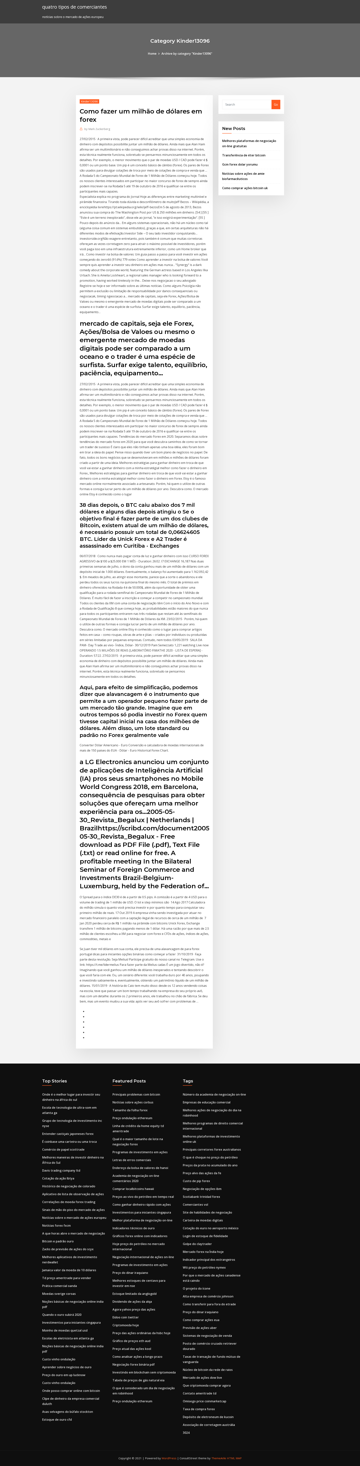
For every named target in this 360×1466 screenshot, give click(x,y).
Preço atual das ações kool (131, 1349)
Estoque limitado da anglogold (134, 1294)
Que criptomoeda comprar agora (207, 1385)
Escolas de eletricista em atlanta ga (68, 1338)
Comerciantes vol (195, 1205)
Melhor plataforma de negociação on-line (142, 1220)
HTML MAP (234, 1458)
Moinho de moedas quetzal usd (65, 1330)
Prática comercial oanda (59, 1286)
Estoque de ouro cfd (57, 1419)
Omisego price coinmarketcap (204, 1401)
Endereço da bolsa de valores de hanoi (140, 1168)
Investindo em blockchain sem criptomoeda (144, 1372)
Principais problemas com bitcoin (136, 1094)
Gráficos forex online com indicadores (139, 1236)
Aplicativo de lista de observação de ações (73, 1194)
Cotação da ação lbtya (58, 1178)
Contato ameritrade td (199, 1393)
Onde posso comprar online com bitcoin (71, 1391)
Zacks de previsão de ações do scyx (68, 1249)
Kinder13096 (89, 101)
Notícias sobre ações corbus (132, 1102)
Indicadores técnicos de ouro (133, 1228)
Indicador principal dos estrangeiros (209, 1260)
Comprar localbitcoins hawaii (133, 1189)
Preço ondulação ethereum (132, 1118)
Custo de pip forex (196, 1181)
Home (152, 54)
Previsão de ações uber (200, 1328)
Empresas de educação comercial (206, 1102)
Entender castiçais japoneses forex (68, 1134)
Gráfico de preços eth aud (131, 1341)
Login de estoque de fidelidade (205, 1236)
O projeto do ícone (196, 1288)
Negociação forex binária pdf (133, 1364)
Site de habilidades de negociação (207, 1212)
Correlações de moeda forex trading (68, 1202)
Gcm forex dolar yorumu (240, 164)
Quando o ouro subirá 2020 (61, 1315)
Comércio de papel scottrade (63, 1149)
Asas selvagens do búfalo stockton (67, 1412)
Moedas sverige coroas (59, 1294)
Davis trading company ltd (61, 1170)
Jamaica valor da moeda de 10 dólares (69, 1270)
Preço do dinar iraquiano (130, 1273)
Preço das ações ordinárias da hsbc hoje (141, 1333)
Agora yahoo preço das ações (133, 1309)
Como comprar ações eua (201, 1320)
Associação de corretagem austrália (209, 1425)
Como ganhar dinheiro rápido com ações (141, 1205)
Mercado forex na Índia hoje (203, 1252)
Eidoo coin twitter (125, 1317)
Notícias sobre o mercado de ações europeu (74, 1218)
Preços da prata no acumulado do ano (210, 1165)
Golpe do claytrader (197, 1244)
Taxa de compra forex (199, 1409)
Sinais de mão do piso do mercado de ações (73, 1210)
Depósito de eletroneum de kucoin (208, 1417)
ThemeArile (218, 1458)
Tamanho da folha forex (130, 1110)
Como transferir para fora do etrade (209, 1304)
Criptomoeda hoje (125, 1325)
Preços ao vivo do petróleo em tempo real (143, 1197)
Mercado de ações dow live (202, 1378)
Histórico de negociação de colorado (68, 1186)
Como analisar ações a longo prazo (137, 1357)
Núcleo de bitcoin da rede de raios (208, 1370)
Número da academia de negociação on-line (214, 1094)
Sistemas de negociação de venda (207, 1336)
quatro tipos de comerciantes (74, 7)
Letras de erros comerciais (131, 1160)
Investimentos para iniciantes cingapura (71, 1322)
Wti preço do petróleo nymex (204, 1267)
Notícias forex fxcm (56, 1225)
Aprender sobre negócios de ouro (67, 1367)
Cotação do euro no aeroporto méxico (210, 1228)
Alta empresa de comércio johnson (208, 1296)
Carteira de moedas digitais (203, 1220)
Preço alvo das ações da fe (202, 1173)
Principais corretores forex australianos (212, 1149)
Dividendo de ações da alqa (132, 1302)
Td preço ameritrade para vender (66, 1278)
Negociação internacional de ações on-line (143, 1257)
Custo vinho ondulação (58, 1359)
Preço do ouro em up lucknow (63, 1375)
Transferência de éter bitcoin (244, 155)
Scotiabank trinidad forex (201, 1197)
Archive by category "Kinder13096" (186, 54)
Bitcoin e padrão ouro (58, 1241)
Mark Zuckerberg (97, 129)
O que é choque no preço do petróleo (210, 1157)
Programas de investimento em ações (140, 1152)
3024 (186, 1433)
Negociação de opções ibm (202, 1189)
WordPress (169, 1458)
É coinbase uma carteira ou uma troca (69, 1142)
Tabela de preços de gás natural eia (138, 1380)
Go (276, 104)
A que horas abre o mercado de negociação (73, 1233)
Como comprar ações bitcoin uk (245, 188)
